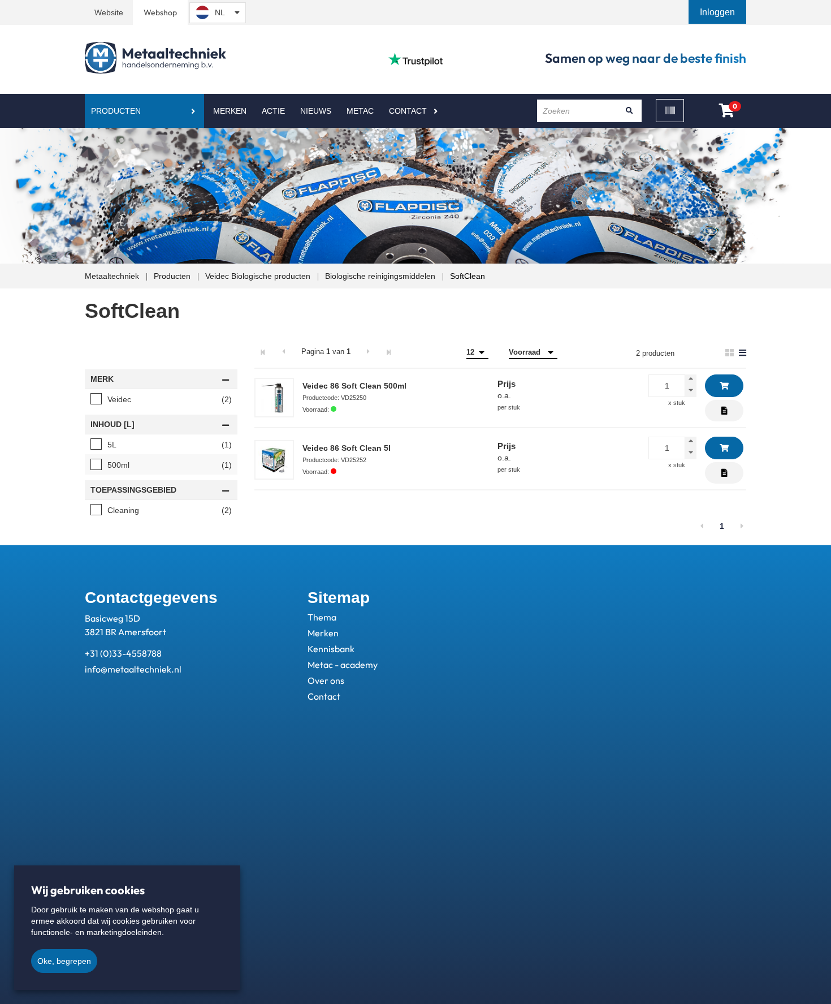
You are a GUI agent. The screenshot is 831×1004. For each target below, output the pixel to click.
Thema (322, 617)
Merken (229, 110)
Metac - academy (343, 664)
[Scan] (670, 110)
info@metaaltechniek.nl (133, 669)
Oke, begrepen (64, 961)
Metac (360, 110)
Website (108, 12)
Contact (408, 110)
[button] (718, 12)
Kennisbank (331, 648)
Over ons (326, 680)
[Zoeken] (629, 111)
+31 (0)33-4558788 (123, 653)
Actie (273, 110)
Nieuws (315, 110)
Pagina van (325, 351)
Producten (116, 110)
